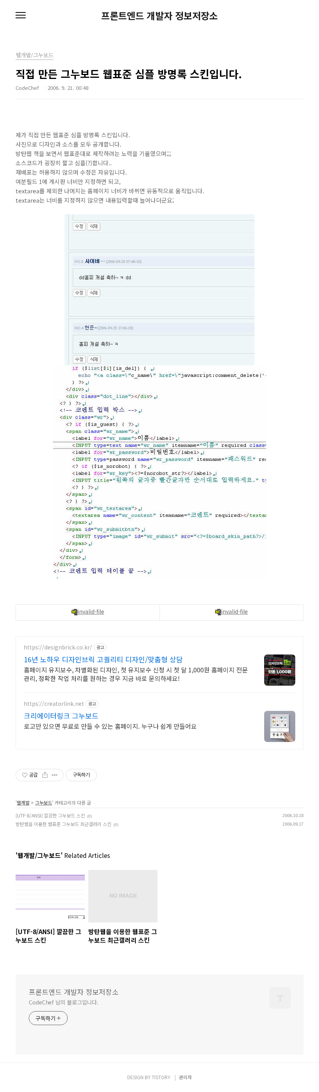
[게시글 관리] (55, 775)
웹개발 (23, 802)
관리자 (185, 1077)
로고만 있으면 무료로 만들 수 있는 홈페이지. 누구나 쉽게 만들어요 (110, 725)
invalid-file (90, 611)
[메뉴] (20, 15)
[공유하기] (45, 775)
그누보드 (43, 802)
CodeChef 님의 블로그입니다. (63, 1002)
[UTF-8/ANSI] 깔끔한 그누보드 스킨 (50, 815)
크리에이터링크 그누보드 (61, 715)
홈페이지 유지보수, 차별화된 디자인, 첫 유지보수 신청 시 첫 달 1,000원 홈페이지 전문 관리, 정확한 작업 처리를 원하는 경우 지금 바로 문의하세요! (136, 673)
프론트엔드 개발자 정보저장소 (159, 15)
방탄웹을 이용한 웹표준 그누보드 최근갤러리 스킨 (63, 824)
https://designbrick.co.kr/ (58, 647)
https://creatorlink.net (54, 703)
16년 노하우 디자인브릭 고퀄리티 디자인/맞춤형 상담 (103, 659)
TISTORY (161, 1077)
